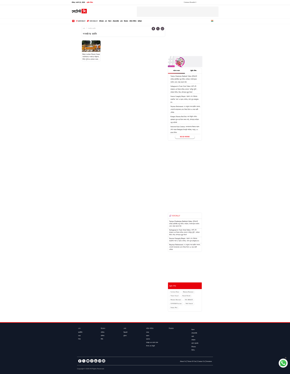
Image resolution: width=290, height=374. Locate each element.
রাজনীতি (80, 332)
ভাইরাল (140, 21)
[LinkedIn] (95, 361)
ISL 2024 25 (189, 300)
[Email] (103, 361)
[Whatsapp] (162, 28)
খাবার (147, 332)
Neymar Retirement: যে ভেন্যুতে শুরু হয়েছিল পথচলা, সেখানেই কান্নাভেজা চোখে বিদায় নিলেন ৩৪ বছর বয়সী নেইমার (185, 109)
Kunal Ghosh (186, 296)
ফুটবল (125, 336)
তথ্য (79, 336)
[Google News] (99, 361)
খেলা (121, 21)
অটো (192, 336)
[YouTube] (87, 361)
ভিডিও (193, 350)
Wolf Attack (189, 304)
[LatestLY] (79, 12)
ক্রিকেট (125, 332)
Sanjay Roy (174, 308)
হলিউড (102, 336)
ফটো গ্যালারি (194, 343)
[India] (212, 21)
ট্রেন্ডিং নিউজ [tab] (193, 71)
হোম (84, 28)
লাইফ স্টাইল (132, 21)
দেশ (106, 21)
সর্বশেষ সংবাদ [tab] (176, 71)
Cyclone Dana (175, 292)
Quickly (81, 21)
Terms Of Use (191, 361)
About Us (183, 361)
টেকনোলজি (116, 21)
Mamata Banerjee (188, 292)
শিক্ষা (79, 339)
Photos (193, 347)
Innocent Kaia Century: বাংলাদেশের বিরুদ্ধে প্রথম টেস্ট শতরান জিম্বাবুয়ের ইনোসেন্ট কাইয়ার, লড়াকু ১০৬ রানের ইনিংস (184, 130)
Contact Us (201, 361)
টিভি (102, 339)
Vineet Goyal (175, 296)
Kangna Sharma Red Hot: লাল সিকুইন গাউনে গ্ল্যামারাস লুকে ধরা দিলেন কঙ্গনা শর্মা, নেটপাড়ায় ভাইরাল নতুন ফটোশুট (184, 120)
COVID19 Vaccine (176, 304)
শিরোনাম (171, 328)
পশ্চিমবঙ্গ (101, 21)
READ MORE (185, 137)
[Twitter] (158, 28)
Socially (94, 21)
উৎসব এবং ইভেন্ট (150, 346)
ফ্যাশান (148, 339)
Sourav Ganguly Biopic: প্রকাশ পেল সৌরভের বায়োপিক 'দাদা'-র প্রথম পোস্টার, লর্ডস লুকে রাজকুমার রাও (184, 99)
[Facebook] (153, 28)
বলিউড (102, 332)
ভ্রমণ (147, 336)
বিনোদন (126, 21)
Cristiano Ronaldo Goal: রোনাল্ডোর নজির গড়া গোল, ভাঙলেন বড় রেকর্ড (194, 2)
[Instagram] (91, 361)
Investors (209, 361)
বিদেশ (109, 21)
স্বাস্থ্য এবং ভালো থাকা (152, 342)
